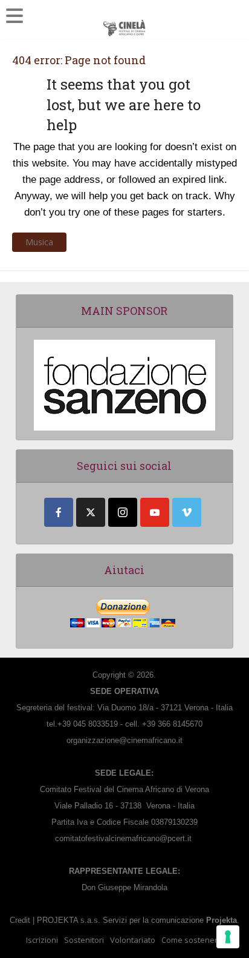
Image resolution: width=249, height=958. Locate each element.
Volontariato (132, 939)
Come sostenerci (192, 939)
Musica (39, 242)
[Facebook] (58, 512)
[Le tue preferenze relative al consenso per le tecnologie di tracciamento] (227, 936)
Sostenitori (84, 939)
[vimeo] (186, 512)
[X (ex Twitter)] (90, 512)
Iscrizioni (42, 939)
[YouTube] (154, 512)
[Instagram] (122, 512)
